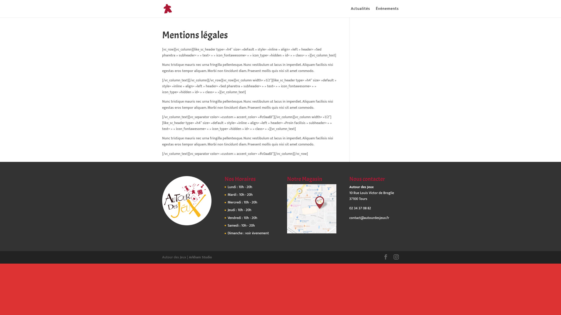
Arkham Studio (200, 257)
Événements (387, 9)
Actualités (360, 9)
